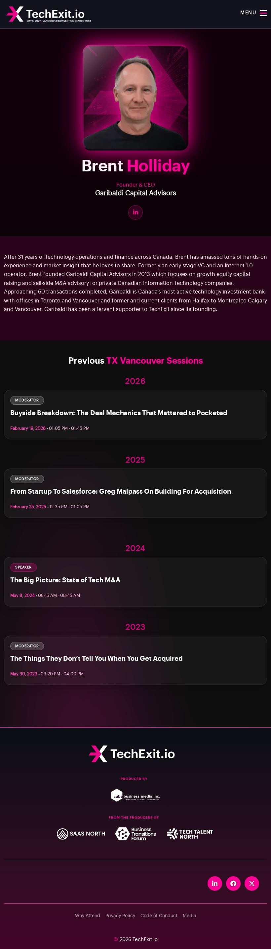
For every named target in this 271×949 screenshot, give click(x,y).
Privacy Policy (120, 916)
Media (189, 916)
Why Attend (87, 916)
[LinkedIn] (135, 212)
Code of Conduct (158, 916)
